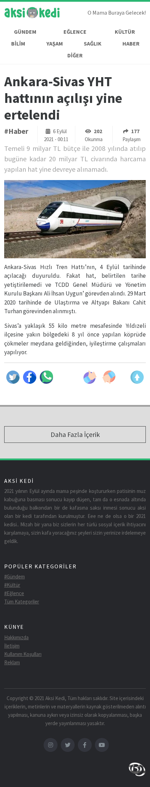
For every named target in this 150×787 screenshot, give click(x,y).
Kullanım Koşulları (23, 654)
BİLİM (18, 43)
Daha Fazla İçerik (75, 434)
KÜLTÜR (125, 31)
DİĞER (75, 55)
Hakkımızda (16, 637)
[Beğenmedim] (109, 377)
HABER (131, 43)
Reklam (12, 662)
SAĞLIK (93, 43)
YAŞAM (54, 43)
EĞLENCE (75, 31)
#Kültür (12, 585)
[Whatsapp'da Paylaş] (46, 377)
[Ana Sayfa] (32, 13)
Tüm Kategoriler (21, 601)
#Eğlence (14, 593)
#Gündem (14, 576)
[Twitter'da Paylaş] (13, 377)
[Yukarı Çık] (137, 377)
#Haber (16, 131)
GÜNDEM (25, 31)
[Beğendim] (90, 377)
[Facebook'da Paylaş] (30, 377)
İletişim (12, 645)
